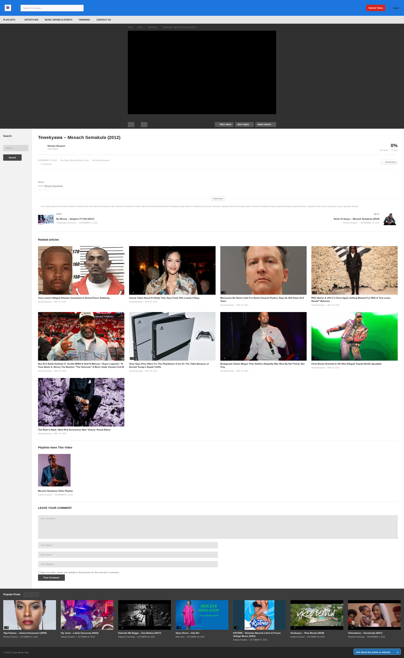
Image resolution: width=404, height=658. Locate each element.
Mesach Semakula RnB (152, 206)
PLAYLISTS (9, 19)
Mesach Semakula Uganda (217, 206)
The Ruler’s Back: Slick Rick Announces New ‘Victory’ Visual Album (74, 429)
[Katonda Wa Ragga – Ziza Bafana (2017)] (144, 615)
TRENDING (84, 19)
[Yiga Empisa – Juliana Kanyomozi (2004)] (29, 615)
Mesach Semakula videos (240, 206)
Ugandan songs (335, 206)
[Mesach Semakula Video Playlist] (54, 485)
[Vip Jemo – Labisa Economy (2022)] (87, 615)
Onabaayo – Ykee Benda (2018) (307, 633)
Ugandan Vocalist (350, 206)
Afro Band (64, 160)
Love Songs (46, 206)
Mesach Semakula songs (173, 206)
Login (395, 8)
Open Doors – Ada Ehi (187, 633)
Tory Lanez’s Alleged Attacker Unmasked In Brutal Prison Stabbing (74, 298)
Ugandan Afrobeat (284, 206)
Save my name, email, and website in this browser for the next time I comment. (80, 572)
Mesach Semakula (60, 206)
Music (86, 160)
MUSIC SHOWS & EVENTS (58, 19)
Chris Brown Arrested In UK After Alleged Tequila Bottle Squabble (346, 364)
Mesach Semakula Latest (104, 206)
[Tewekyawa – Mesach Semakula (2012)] (81, 270)
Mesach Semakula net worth (128, 206)
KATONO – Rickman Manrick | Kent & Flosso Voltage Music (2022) (257, 634)
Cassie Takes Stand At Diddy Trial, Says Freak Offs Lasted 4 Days (164, 298)
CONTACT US (103, 19)
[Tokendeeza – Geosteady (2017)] (374, 615)
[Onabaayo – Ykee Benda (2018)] (317, 615)
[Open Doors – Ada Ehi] (202, 615)
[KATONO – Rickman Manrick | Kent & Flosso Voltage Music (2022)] (259, 615)
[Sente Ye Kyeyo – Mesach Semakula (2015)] (309, 222)
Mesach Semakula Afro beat (81, 206)
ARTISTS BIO (31, 19)
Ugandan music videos (317, 206)
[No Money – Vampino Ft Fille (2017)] (126, 222)
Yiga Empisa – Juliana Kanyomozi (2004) (25, 633)
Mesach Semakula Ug (194, 206)
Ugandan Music (300, 206)
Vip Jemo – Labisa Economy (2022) (79, 633)
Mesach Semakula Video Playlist (55, 491)
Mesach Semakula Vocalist (264, 206)
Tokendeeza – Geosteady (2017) (365, 633)
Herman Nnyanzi (56, 146)
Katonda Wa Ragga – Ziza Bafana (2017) (139, 633)
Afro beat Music (76, 160)
